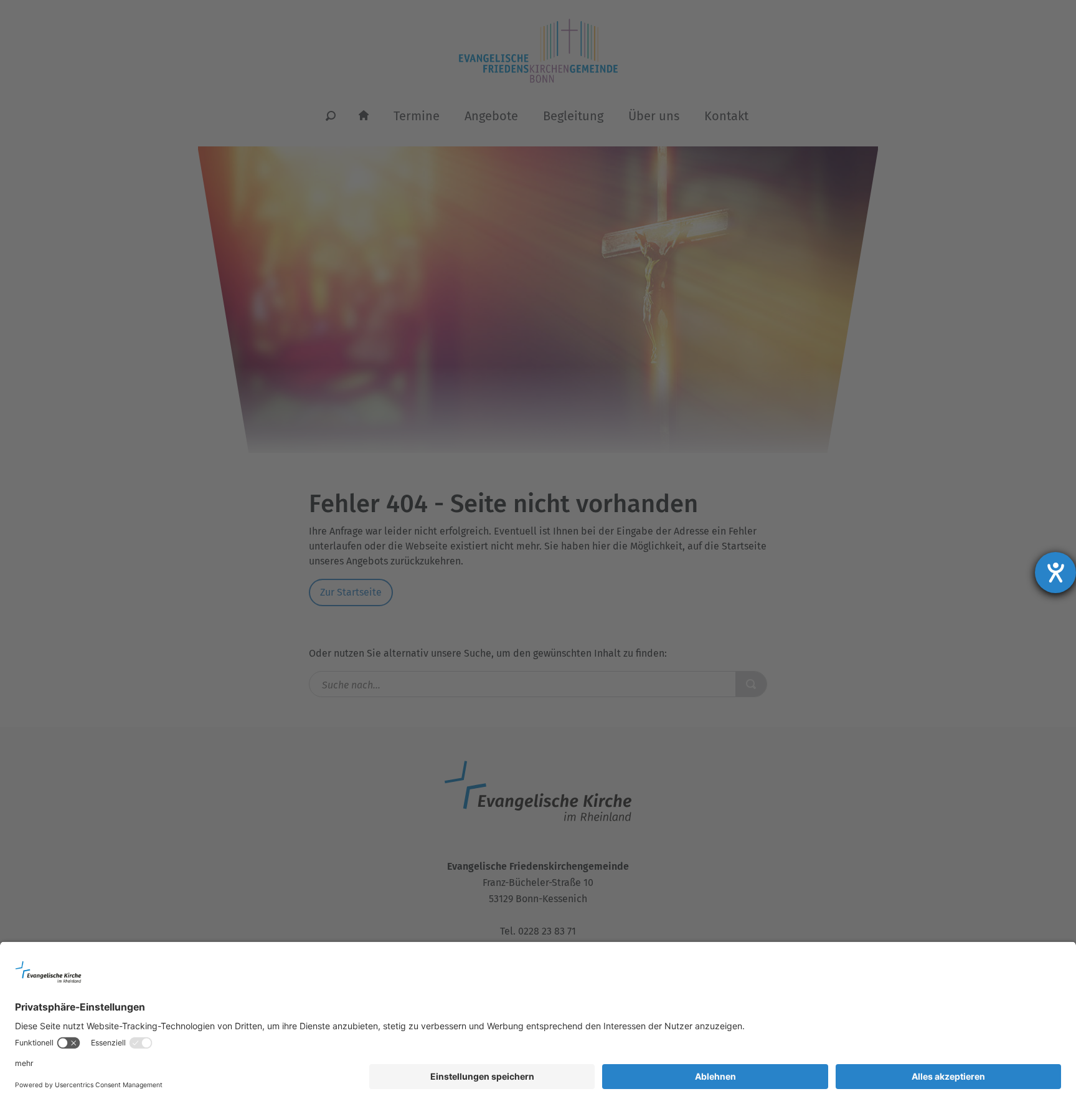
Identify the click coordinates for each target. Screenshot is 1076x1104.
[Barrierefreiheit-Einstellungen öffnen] (1055, 572)
